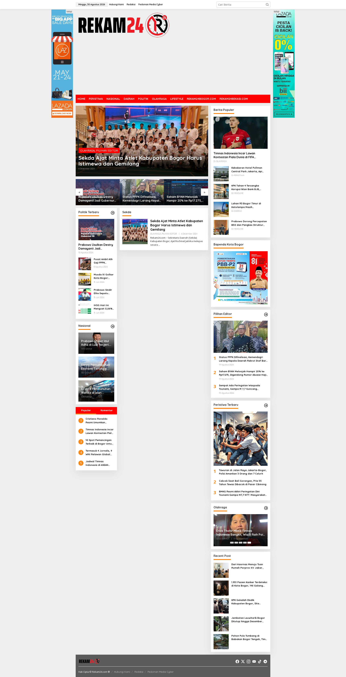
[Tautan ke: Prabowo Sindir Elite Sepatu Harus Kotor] (84, 294)
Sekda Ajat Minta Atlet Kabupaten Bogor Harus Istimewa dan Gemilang (140, 160)
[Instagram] (248, 661)
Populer (86, 410)
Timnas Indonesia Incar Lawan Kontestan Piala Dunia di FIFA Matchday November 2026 (100, 431)
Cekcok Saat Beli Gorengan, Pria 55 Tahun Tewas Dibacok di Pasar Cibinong (242, 482)
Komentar (107, 410)
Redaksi (138, 671)
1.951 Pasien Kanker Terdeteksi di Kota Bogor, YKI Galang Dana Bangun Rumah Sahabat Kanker (249, 584)
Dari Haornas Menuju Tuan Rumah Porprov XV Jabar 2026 (247, 566)
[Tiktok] (259, 661)
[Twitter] (243, 661)
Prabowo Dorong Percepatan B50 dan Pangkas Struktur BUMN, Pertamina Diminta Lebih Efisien (249, 223)
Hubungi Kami (122, 671)
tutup (69, 11)
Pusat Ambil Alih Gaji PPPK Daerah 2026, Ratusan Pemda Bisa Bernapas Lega (103, 261)
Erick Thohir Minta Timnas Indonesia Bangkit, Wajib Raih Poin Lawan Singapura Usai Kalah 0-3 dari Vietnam (240, 533)
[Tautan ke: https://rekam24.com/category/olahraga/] (266, 508)
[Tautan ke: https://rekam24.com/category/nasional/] (112, 326)
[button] (267, 4)
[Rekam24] (123, 25)
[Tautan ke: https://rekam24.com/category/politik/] (112, 213)
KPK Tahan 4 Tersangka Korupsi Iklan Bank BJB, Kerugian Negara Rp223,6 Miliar (246, 187)
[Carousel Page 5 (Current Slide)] (249, 543)
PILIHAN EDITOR (107, 150)
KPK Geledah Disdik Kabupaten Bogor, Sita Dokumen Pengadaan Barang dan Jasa (249, 602)
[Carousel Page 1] (232, 543)
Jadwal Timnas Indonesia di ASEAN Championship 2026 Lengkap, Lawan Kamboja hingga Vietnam (97, 463)
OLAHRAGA (87, 150)
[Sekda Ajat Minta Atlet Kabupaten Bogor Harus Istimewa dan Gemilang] (159, 244)
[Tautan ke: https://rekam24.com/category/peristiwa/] (266, 405)
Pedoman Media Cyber (161, 671)
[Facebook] (237, 661)
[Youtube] (254, 661)
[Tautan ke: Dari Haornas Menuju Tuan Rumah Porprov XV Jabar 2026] (221, 570)
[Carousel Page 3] (240, 543)
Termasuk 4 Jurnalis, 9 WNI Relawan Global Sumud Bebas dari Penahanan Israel (99, 452)
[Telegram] (265, 661)
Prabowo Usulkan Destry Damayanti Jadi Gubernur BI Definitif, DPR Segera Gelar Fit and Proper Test (95, 246)
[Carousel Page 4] (245, 543)
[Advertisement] (173, 66)
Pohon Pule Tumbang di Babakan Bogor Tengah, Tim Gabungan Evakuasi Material (248, 637)
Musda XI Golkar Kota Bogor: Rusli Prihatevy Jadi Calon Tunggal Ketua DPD (104, 276)
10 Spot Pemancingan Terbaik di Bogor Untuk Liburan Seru (99, 442)
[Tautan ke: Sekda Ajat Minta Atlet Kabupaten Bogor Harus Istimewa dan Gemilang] (142, 141)
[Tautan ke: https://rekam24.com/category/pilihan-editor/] (266, 314)
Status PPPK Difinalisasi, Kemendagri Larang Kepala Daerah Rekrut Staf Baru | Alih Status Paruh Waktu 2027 (97, 199)
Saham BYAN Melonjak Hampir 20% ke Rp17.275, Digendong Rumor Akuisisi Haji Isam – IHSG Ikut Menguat (141, 199)
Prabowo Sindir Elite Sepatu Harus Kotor (103, 291)
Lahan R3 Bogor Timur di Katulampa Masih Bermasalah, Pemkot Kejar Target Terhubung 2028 (247, 205)
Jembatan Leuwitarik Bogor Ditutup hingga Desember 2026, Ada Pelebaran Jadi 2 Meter (248, 619)
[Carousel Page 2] (236, 543)
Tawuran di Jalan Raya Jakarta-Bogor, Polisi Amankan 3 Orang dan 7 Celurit (243, 472)
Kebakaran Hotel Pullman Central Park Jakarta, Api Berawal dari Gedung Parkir (248, 169)
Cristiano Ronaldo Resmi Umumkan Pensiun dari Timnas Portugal (97, 420)
